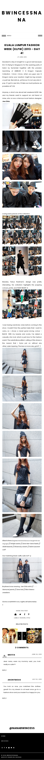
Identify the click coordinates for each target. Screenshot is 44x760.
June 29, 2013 (37, 654)
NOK (35, 586)
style (28, 618)
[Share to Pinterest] (29, 614)
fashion (23, 618)
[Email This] (15, 614)
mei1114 (11, 655)
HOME (3, 736)
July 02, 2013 (37, 679)
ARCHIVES (4, 741)
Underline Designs (14, 757)
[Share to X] (20, 614)
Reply (4, 670)
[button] (5, 36)
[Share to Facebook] (24, 614)
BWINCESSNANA (12, 755)
